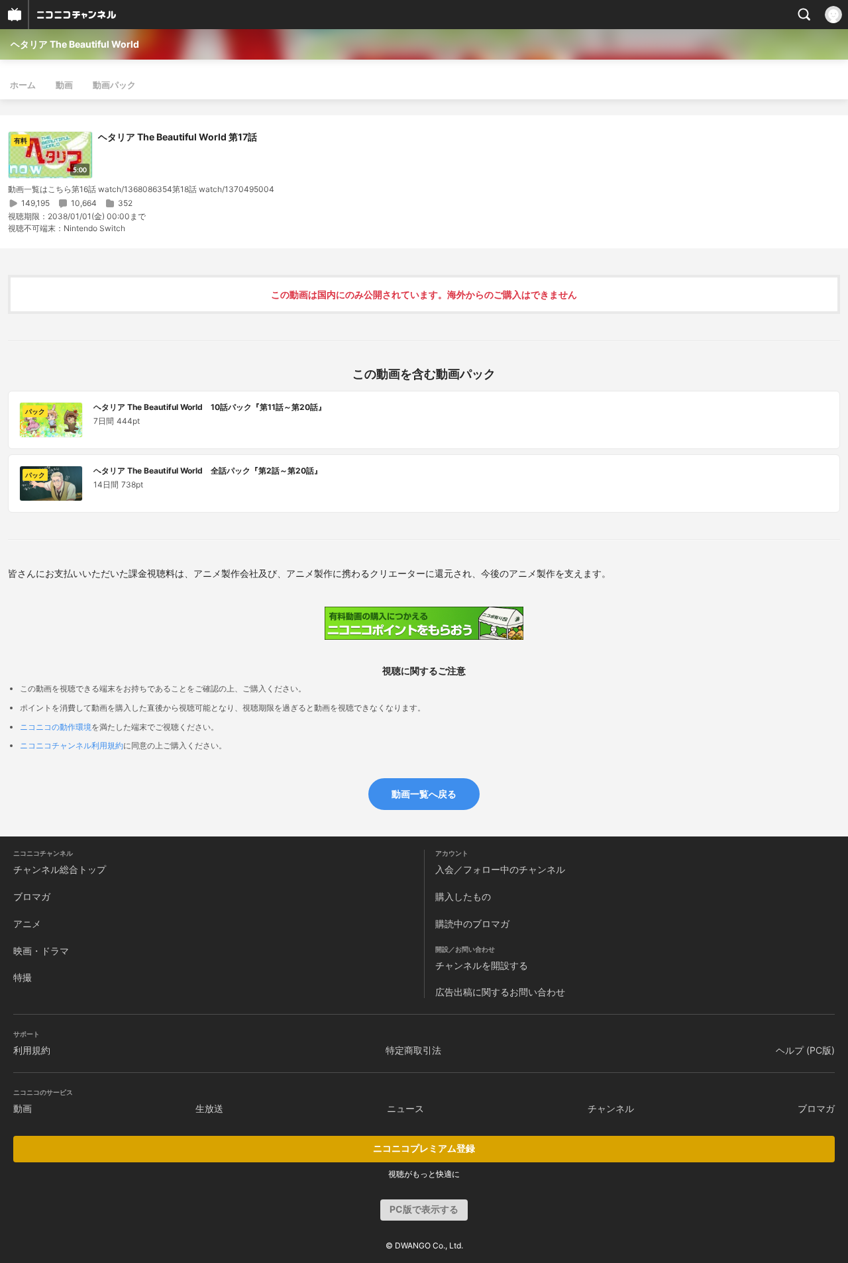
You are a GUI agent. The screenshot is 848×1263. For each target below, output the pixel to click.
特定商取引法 (413, 1050)
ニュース (405, 1108)
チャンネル (611, 1108)
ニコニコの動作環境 (55, 727)
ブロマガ (31, 896)
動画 (64, 84)
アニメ (27, 923)
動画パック (114, 84)
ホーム (23, 84)
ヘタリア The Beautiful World (75, 44)
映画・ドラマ (41, 950)
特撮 (22, 977)
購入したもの (463, 896)
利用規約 (31, 1050)
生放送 (209, 1108)
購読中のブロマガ (472, 923)
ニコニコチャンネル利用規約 (71, 745)
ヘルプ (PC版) (805, 1050)
